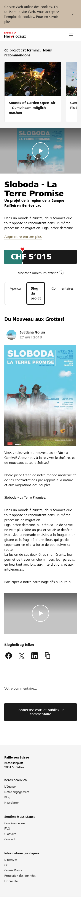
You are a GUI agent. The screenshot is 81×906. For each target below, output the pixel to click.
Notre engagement (16, 792)
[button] (71, 34)
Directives (10, 859)
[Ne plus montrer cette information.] (73, 14)
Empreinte (11, 881)
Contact (9, 839)
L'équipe (10, 786)
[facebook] (8, 656)
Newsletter (11, 802)
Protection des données (20, 875)
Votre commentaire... (20, 688)
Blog (7, 797)
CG (6, 865)
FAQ (7, 828)
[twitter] (21, 656)
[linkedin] (34, 656)
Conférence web (15, 823)
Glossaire (10, 834)
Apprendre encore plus (23, 237)
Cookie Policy (13, 870)
